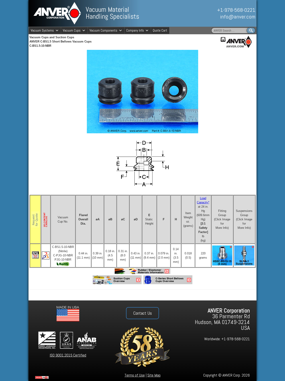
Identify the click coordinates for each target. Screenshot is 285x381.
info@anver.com (237, 16)
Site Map (154, 375)
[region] (206, 13)
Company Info (135, 30)
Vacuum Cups (72, 30)
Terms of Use (134, 375)
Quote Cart (160, 30)
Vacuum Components (103, 30)
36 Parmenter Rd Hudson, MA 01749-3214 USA (222, 319)
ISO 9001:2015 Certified (68, 355)
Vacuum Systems (42, 30)
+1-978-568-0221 (236, 9)
